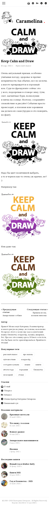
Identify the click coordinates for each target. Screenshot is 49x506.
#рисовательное (23, 65)
